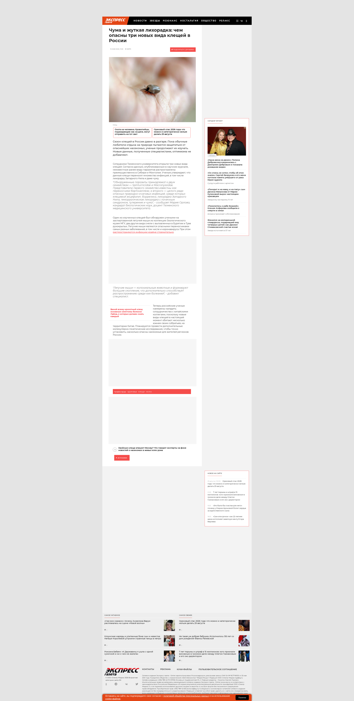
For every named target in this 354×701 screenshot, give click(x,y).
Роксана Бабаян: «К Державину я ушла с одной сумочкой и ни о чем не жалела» (128, 653)
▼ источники (121, 458)
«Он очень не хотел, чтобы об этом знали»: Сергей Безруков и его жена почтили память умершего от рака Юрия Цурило (227, 176)
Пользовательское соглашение (218, 669)
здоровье (132, 392)
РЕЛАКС (224, 20)
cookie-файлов (112, 699)
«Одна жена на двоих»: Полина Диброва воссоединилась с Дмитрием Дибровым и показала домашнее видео (225, 163)
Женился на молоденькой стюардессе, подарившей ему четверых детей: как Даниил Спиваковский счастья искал (223, 223)
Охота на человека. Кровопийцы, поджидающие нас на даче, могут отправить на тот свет (132, 131)
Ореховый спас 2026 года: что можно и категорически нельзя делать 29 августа (170, 131)
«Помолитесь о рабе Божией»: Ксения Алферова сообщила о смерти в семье (223, 208)
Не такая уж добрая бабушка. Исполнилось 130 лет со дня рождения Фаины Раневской (206, 637)
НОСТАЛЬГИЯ (189, 20)
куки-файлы (184, 669)
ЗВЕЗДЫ (155, 20)
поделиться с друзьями (183, 50)
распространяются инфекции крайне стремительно (143, 232)
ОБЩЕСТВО (208, 20)
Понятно (242, 697)
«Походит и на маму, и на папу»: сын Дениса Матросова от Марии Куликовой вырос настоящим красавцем (226, 193)
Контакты (148, 669)
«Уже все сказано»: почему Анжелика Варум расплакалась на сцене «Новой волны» (127, 622)
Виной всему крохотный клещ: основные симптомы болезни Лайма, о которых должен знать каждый (127, 313)
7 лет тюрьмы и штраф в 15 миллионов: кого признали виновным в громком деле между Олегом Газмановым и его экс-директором (207, 654)
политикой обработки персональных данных (186, 696)
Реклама (165, 669)
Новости (140, 20)
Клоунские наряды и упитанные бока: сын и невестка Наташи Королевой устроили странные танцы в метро (132, 637)
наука (149, 392)
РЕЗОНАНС (170, 20)
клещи (141, 392)
